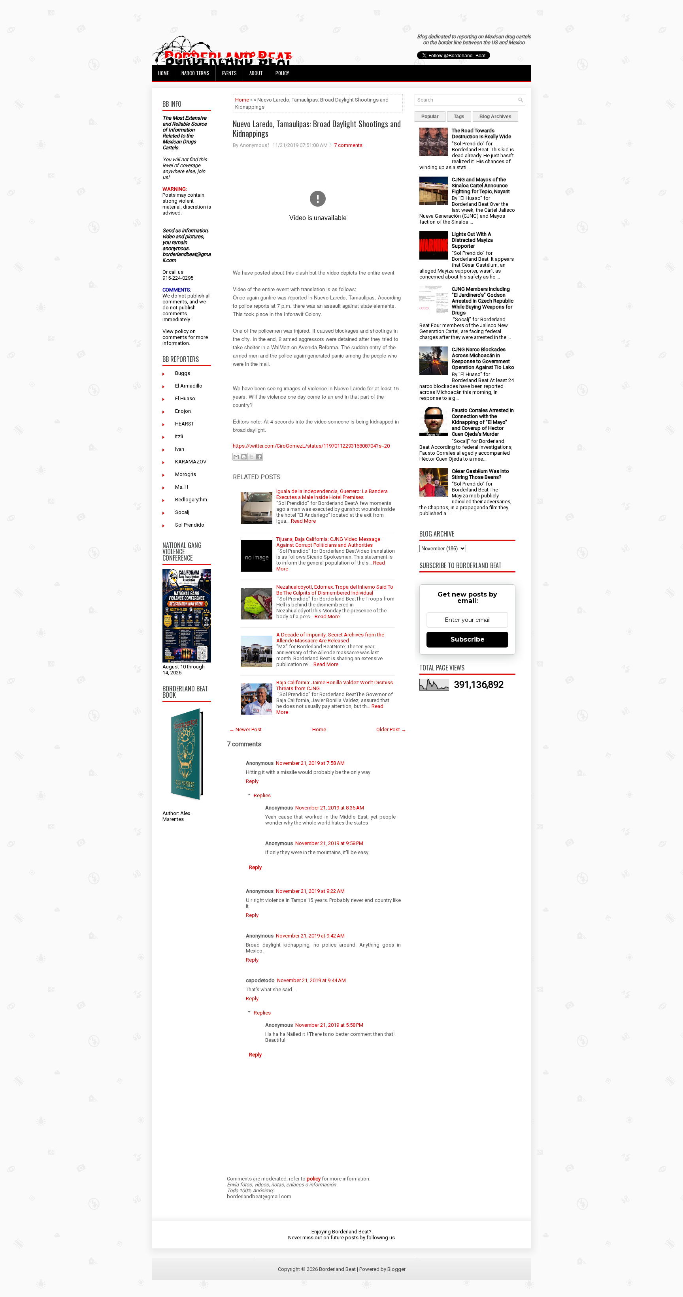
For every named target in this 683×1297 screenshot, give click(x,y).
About (256, 73)
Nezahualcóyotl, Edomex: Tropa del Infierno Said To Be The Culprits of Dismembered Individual (334, 590)
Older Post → (391, 729)
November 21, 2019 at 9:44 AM (311, 980)
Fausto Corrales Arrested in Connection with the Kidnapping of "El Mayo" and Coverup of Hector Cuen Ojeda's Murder (483, 422)
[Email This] (236, 457)
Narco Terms (195, 73)
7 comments (348, 145)
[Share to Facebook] (259, 457)
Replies (262, 795)
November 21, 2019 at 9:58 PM (329, 843)
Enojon (183, 411)
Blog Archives (495, 116)
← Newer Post (245, 729)
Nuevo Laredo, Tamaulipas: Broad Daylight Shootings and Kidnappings (317, 128)
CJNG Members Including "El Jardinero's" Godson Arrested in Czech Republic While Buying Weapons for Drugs (482, 301)
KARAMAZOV (190, 462)
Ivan (179, 449)
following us (380, 1238)
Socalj (182, 512)
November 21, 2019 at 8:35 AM (329, 808)
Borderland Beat (337, 1269)
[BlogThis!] (244, 457)
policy (182, 331)
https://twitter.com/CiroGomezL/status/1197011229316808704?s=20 (311, 446)
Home (163, 73)
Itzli (179, 436)
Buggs (182, 373)
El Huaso (185, 398)
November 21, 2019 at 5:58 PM (329, 1025)
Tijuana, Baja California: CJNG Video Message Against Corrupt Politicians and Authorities (328, 542)
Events (229, 73)
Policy (282, 73)
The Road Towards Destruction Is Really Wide (481, 133)
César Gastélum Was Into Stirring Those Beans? (480, 474)
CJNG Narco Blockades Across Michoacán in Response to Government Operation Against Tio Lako (483, 358)
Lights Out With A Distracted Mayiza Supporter (472, 240)
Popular (430, 116)
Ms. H (181, 487)
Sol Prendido (189, 525)
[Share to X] (251, 457)
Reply (252, 781)
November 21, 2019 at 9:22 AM (310, 891)
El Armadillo (188, 386)
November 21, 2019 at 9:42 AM (310, 936)
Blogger (396, 1269)
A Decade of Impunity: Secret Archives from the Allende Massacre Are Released (330, 638)
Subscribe (468, 639)
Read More (303, 521)
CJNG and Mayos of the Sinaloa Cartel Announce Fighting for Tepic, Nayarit (481, 185)
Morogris (185, 474)
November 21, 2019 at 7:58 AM (310, 763)
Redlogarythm (191, 500)
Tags (459, 116)
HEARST (184, 424)
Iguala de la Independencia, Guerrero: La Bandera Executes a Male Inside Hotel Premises (332, 494)
